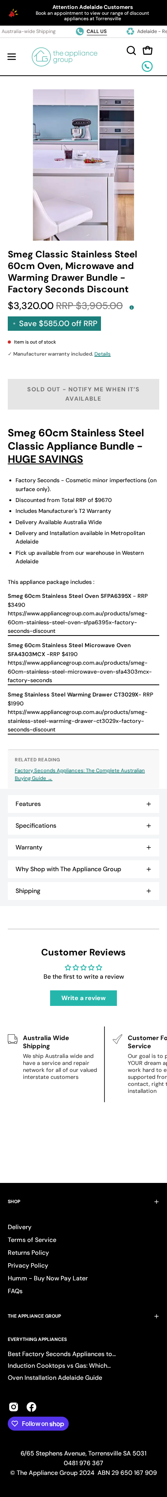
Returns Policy (28, 1253)
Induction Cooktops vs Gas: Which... (59, 1366)
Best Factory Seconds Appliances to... (62, 1354)
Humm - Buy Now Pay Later (48, 1278)
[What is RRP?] (131, 307)
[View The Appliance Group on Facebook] (31, 1407)
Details (102, 354)
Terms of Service (32, 1240)
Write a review (83, 998)
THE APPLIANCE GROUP (34, 1316)
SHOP (14, 1201)
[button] (130, 50)
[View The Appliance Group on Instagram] (13, 1407)
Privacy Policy (28, 1265)
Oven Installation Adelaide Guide (55, 1378)
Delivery (19, 1227)
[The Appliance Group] (65, 56)
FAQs (15, 1291)
